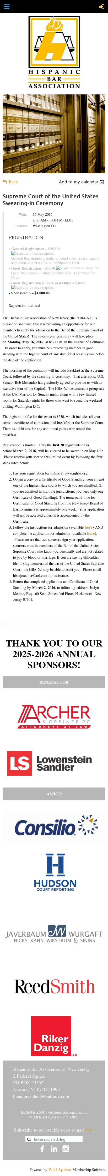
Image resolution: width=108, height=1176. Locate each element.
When (23, 214)
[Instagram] (65, 1148)
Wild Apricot (60, 1169)
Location (21, 225)
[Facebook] (42, 1148)
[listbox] (82, 182)
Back (13, 182)
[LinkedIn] (54, 1148)
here (89, 527)
